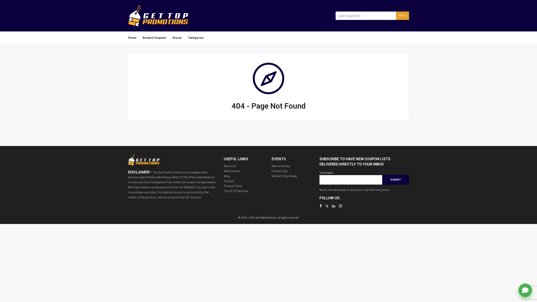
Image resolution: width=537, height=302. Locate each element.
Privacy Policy (233, 186)
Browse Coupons (154, 37)
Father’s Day (280, 171)
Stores (177, 37)
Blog (227, 176)
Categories (196, 37)
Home (132, 37)
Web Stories (232, 171)
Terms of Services (236, 191)
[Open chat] (525, 290)
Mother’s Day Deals (284, 176)
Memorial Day (281, 166)
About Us (230, 166)
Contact (229, 181)
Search (402, 15)
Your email (326, 173)
